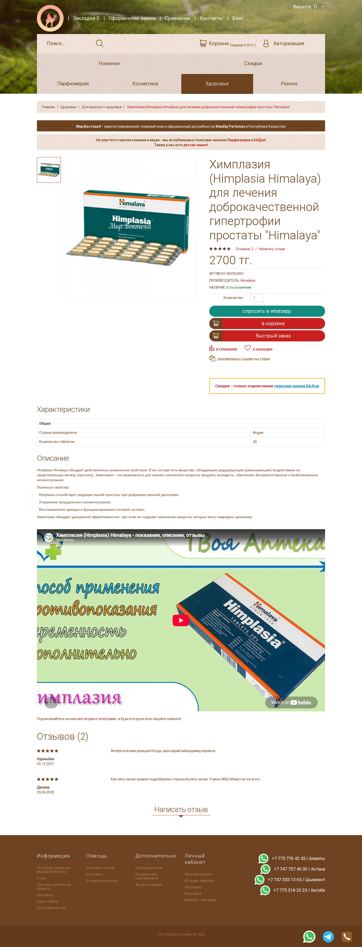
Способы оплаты (100, 868)
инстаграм (86, 719)
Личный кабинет (199, 874)
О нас (41, 878)
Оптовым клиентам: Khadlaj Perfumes (54, 870)
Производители (148, 868)
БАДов (259, 140)
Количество (233, 298)
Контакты (45, 895)
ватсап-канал (195, 145)
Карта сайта (47, 901)
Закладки (193, 887)
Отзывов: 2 (244, 249)
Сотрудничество (51, 908)
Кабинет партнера (200, 900)
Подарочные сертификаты (146, 876)
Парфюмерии (239, 140)
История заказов (199, 881)
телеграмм (107, 719)
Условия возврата (101, 881)
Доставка (94, 874)
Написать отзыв (272, 249)
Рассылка (193, 893)
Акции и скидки (148, 885)
